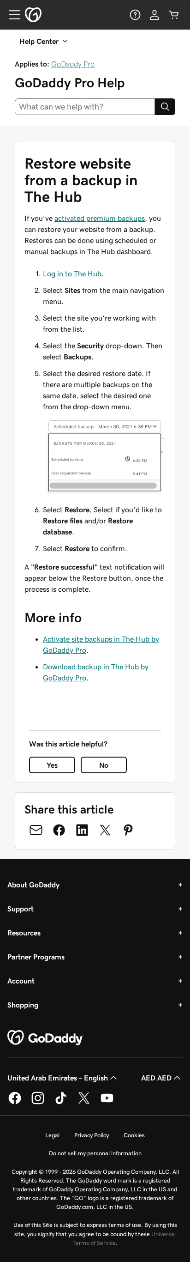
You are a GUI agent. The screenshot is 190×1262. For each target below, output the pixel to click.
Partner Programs (36, 956)
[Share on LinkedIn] (82, 830)
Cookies (134, 1135)
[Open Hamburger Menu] (11, 14)
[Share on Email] (36, 830)
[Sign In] (154, 15)
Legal (52, 1135)
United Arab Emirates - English (57, 1077)
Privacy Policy (91, 1135)
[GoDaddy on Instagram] (37, 1102)
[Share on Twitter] (105, 830)
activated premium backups (99, 218)
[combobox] (85, 107)
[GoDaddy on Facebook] (14, 1102)
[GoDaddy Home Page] (45, 1038)
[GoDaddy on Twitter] (84, 1102)
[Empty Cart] (173, 14)
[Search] (165, 106)
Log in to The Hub (72, 273)
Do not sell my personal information (95, 1153)
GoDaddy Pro (73, 63)
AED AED (156, 1077)
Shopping (22, 1004)
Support (20, 908)
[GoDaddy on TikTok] (60, 1102)
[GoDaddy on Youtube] (107, 1102)
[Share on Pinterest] (128, 830)
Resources (24, 932)
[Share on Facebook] (59, 830)
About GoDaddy (33, 884)
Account (21, 980)
